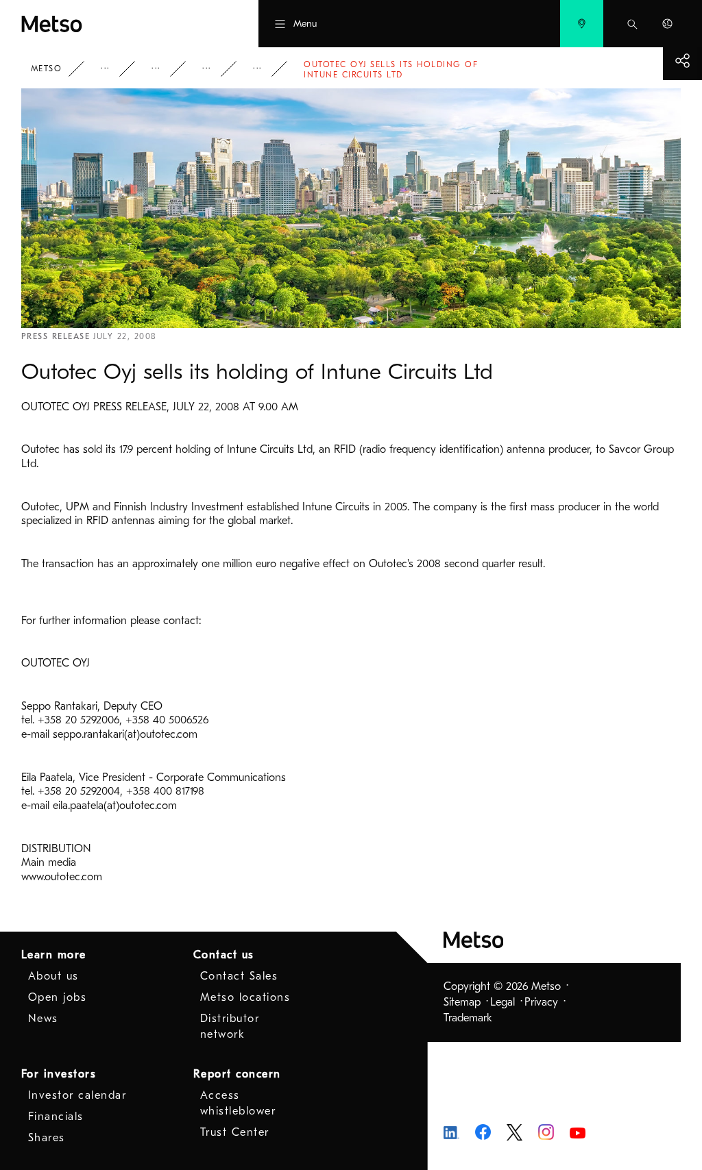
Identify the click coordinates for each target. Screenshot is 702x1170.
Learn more (53, 955)
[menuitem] (581, 23)
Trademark (468, 1018)
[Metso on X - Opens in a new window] (514, 1131)
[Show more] (682, 60)
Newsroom (165, 69)
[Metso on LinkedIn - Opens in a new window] (451, 1131)
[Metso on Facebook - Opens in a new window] (483, 1131)
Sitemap (462, 1002)
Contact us (223, 955)
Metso (46, 68)
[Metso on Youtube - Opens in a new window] (577, 1132)
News (216, 69)
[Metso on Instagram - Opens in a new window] (546, 1131)
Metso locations (245, 997)
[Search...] (632, 23)
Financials (56, 1116)
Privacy (541, 1002)
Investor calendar (77, 1095)
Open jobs (57, 997)
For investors (59, 1074)
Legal (502, 1002)
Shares (46, 1138)
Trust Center (234, 1132)
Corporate (114, 69)
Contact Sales (239, 976)
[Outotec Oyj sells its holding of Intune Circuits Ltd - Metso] (105, 23)
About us (53, 976)
